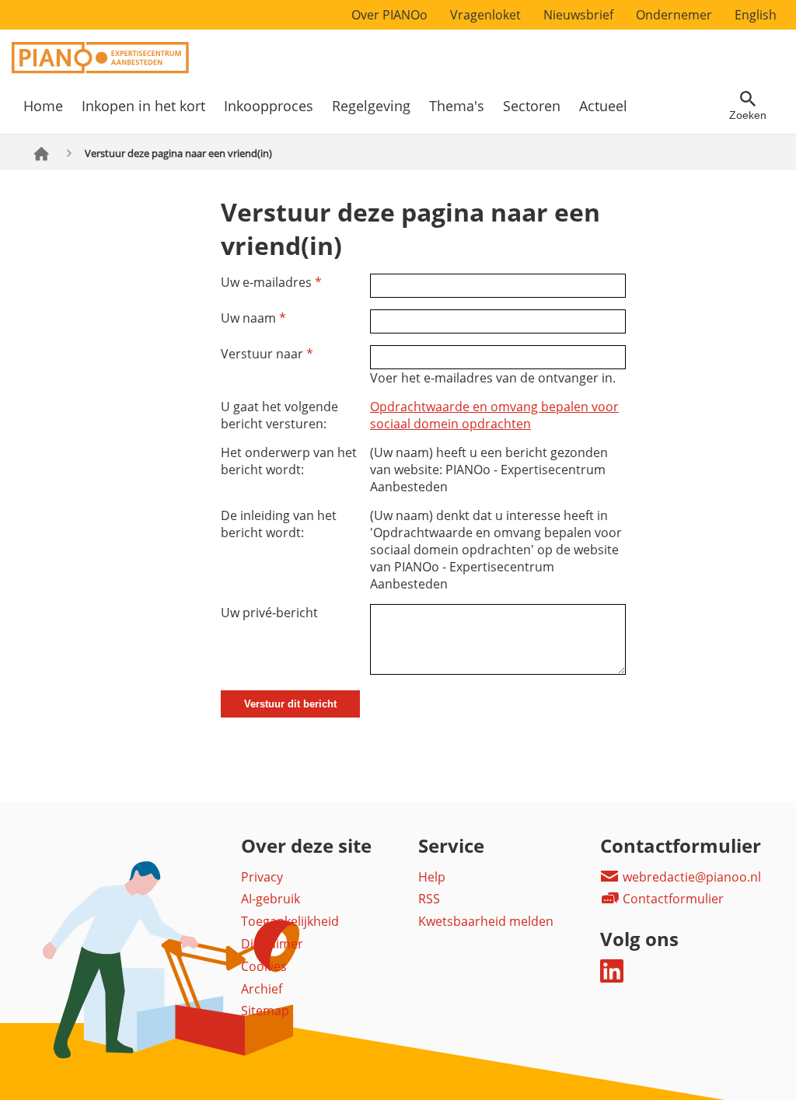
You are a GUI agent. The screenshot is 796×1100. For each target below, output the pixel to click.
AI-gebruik (270, 898)
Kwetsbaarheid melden (485, 921)
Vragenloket (485, 14)
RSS (429, 898)
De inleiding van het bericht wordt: (279, 524)
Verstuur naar (267, 353)
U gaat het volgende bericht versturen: (279, 415)
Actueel (603, 105)
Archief (261, 988)
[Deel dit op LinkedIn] (611, 978)
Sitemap (265, 1010)
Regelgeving (371, 105)
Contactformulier (672, 898)
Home (43, 105)
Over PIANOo (389, 14)
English (756, 14)
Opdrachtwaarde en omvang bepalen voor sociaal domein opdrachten (494, 415)
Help (431, 876)
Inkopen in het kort (143, 105)
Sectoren (531, 105)
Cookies (264, 966)
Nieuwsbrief (578, 14)
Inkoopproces (268, 105)
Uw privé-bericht (269, 612)
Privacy (262, 876)
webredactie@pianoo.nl (690, 876)
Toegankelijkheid (290, 921)
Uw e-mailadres (271, 282)
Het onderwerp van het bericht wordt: (289, 461)
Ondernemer (674, 14)
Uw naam (253, 318)
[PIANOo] (100, 69)
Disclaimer (272, 943)
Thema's (456, 105)
